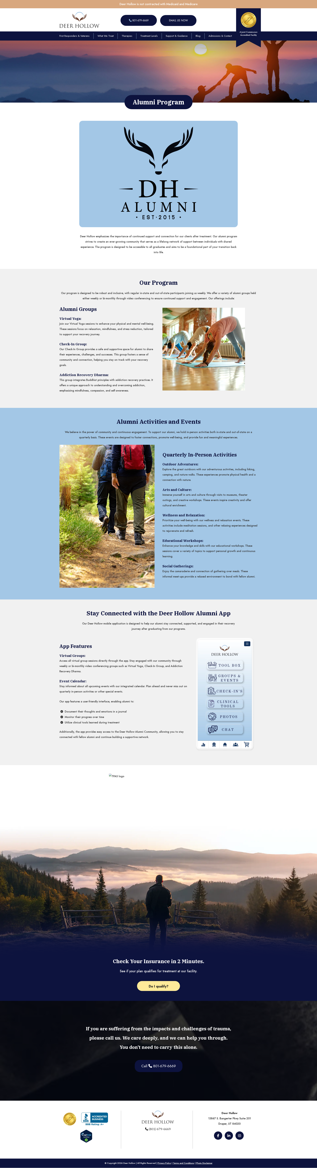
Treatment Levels (149, 36)
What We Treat (106, 36)
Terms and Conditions (183, 1163)
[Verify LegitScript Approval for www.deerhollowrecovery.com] (86, 1141)
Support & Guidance (177, 36)
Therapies (127, 36)
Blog (198, 36)
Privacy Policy (164, 1163)
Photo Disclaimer (204, 1163)
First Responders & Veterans (74, 36)
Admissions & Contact (220, 36)
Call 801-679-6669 (158, 1066)
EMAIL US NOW (178, 20)
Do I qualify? (158, 986)
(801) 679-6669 (159, 1129)
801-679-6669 (140, 20)
